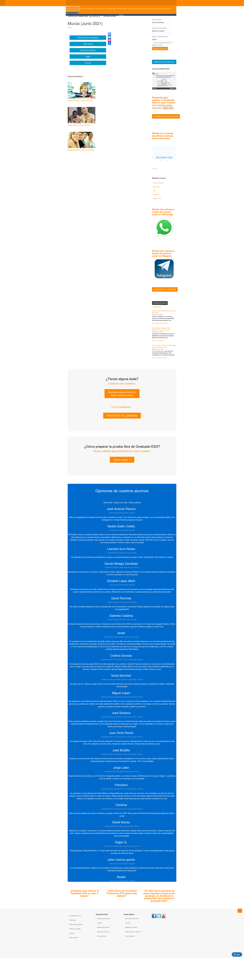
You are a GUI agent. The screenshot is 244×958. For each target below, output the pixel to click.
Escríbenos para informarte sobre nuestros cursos (122, 393)
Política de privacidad (72, 13)
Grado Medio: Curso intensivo (79, 125)
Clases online (157, 198)
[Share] (108, 43)
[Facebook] (108, 34)
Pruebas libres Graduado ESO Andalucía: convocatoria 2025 (161, 329)
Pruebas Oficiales (158, 183)
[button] (71, 496)
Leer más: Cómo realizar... (160, 358)
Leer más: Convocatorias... (160, 323)
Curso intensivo (101, 936)
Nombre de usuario (158, 31)
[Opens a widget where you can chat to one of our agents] (237, 954)
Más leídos (157, 307)
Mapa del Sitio (73, 938)
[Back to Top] (240, 911)
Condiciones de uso (75, 916)
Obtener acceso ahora (160, 48)
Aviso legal (72, 920)
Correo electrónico (158, 22)
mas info (154, 169)
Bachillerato (156, 187)
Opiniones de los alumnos (164, 62)
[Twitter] (108, 37)
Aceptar (121, 15)
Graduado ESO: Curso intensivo (80, 100)
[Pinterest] (108, 40)
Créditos (71, 933)
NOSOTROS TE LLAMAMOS (165, 289)
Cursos (155, 39)
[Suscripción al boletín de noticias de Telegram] (164, 269)
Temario (99, 923)
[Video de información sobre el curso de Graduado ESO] (164, 80)
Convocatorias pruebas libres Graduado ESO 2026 (164, 312)
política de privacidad (85, 10)
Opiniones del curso (103, 932)
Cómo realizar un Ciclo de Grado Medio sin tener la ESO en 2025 (164, 346)
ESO (154, 191)
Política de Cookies (75, 929)
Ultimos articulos (160, 303)
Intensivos (156, 195)
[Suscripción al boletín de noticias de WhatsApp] (164, 227)
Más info (168, 107)
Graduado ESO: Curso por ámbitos (81, 150)
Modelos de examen (103, 927)
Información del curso (103, 918)
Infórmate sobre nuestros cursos (166, 116)
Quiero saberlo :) (122, 459)
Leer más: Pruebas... (158, 340)
